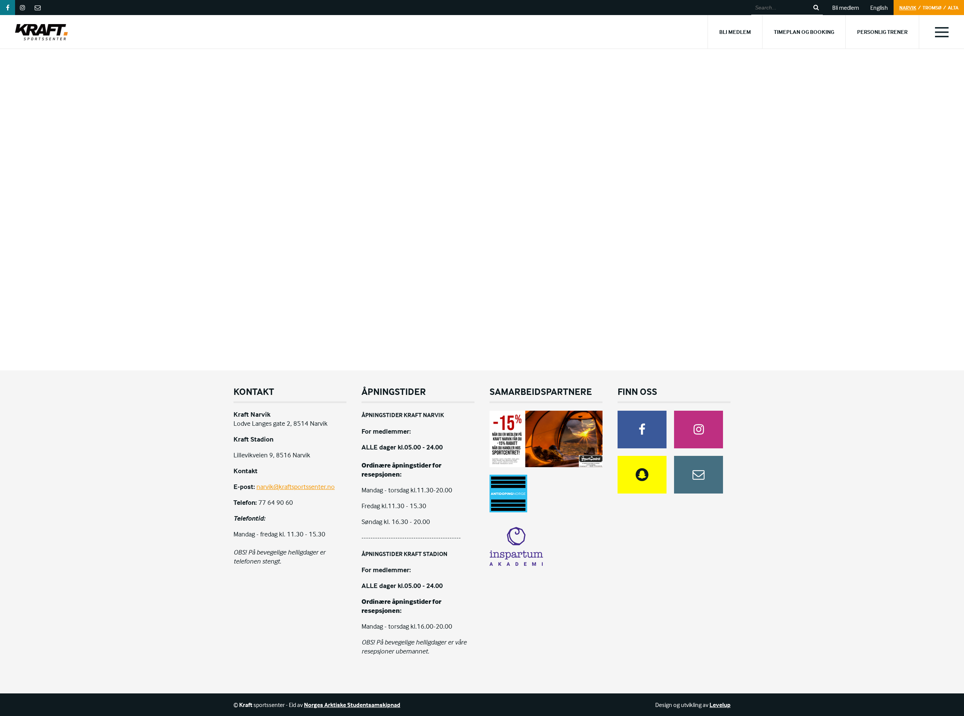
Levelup (720, 704)
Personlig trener (882, 31)
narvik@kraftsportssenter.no (295, 486)
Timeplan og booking (804, 31)
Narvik (907, 8)
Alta (953, 8)
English (879, 7)
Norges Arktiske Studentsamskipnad (352, 704)
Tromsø (932, 8)
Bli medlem (845, 7)
